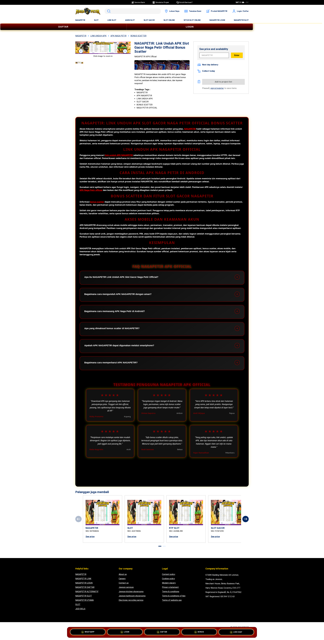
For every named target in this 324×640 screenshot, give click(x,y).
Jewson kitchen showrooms (131, 591)
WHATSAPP (89, 632)
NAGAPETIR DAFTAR (84, 587)
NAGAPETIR (80, 20)
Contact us (124, 583)
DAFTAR (63, 26)
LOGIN (190, 26)
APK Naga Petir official (91, 190)
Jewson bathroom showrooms (132, 596)
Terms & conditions (170, 591)
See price (90, 536)
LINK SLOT (111, 20)
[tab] (159, 546)
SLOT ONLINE (169, 20)
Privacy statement (170, 587)
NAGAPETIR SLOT (241, 20)
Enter (236, 55)
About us (123, 574)
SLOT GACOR (149, 20)
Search (108, 11)
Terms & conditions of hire (173, 596)
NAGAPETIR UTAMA (84, 600)
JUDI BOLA (80, 609)
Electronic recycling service (131, 600)
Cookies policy (168, 578)
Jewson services (126, 587)
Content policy (168, 574)
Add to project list (223, 82)
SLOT (96, 20)
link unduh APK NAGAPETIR (119, 155)
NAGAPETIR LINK (83, 578)
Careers (122, 578)
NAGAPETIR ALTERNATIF (86, 591)
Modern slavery (169, 583)
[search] (133, 11)
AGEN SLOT (130, 20)
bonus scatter (97, 201)
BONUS (201, 632)
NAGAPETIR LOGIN (217, 20)
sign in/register (217, 88)
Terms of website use (172, 600)
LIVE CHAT (237, 632)
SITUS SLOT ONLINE (192, 20)
